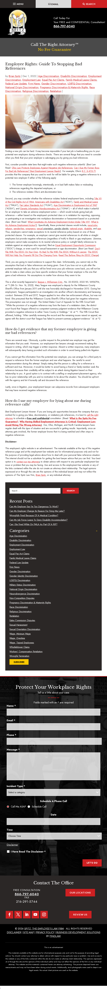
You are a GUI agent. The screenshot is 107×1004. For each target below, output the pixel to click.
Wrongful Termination (19, 656)
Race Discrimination (18, 607)
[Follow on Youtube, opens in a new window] (35, 914)
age (99, 228)
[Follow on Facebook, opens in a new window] (9, 915)
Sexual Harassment (18, 624)
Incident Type (16, 786)
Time (10, 829)
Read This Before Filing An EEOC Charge (78, 255)
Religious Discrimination (35, 91)
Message (13, 749)
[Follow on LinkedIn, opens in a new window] (27, 914)
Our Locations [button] (80, 892)
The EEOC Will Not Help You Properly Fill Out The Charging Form (51, 253)
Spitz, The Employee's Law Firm (44, 928)
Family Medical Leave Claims (81, 80)
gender (17, 228)
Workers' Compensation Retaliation (25, 651)
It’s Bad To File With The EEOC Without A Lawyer (62, 252)
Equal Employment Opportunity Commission (75, 245)
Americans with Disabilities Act (49, 201)
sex (22, 228)
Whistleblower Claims (19, 647)
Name (11, 705)
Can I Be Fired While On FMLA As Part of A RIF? (33, 524)
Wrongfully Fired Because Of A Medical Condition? (33, 515)
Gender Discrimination (53, 83)
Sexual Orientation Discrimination (24, 629)
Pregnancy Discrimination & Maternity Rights (64, 87)
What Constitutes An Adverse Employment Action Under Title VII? (59, 222)
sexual (40, 228)
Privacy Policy (45, 932)
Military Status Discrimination (22, 584)
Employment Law (31, 80)
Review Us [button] (80, 914)
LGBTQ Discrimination (79, 83)
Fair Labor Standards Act (31, 205)
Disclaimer (12, 845)
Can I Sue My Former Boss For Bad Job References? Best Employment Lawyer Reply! (52, 169)
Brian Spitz (14, 76)
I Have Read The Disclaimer (28, 851)
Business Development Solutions (78, 932)
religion (8, 228)
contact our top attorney (27, 461)
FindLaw (55, 936)
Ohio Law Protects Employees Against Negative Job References (42, 167)
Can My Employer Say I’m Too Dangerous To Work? (34, 506)
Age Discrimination (48, 76)
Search (90, 4)
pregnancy (30, 228)
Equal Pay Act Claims (53, 80)
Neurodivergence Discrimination (24, 593)
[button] (18, 3)
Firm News (34, 83)
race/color (92, 225)
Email (11, 720)
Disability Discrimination (73, 76)
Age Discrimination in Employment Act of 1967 (75, 205)
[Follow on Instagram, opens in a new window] (44, 914)
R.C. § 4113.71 (89, 171)
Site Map (28, 932)
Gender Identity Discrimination (23, 576)
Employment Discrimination (21, 544)
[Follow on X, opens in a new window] (18, 914)
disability (88, 228)
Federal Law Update (16, 83)
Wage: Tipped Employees (21, 642)
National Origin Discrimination (21, 87)
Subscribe (19, 662)
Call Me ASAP (18, 806)
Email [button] (55, 4)
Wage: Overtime (17, 638)
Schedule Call (39, 806)
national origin (76, 228)
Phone (11, 735)
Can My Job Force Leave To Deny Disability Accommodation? (38, 520)
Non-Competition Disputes (21, 598)
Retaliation (55, 91)
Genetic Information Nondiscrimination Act (40, 208)
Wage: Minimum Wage (20, 633)
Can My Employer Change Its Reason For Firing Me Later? (37, 511)
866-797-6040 (64, 26)
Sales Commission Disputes (22, 620)
